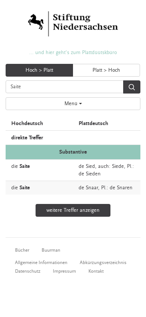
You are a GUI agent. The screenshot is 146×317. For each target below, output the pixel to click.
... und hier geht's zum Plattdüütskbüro (73, 53)
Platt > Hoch (106, 70)
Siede (118, 166)
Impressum (64, 271)
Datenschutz (27, 271)
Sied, (91, 166)
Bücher (22, 250)
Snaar (92, 188)
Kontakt (96, 271)
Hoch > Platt (39, 70)
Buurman (51, 250)
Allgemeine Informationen (41, 262)
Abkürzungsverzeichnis (103, 262)
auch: (104, 166)
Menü (71, 104)
